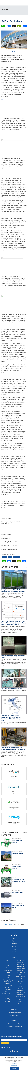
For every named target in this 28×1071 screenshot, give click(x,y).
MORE (25, 26)
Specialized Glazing (17, 853)
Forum (14, 952)
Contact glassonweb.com (14, 1015)
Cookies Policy (14, 1063)
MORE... (25, 567)
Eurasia (8, 972)
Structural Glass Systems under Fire (11, 688)
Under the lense (20, 996)
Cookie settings (14, 1065)
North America (20, 981)
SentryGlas (17, 557)
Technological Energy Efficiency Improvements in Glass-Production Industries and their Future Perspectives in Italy (13, 717)
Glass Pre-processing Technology (8, 989)
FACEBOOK (9, 26)
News (14, 938)
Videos (20, 1001)
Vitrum (20, 1004)
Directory (14, 941)
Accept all (14, 1068)
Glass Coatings (8, 985)
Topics (14, 949)
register (11, 924)
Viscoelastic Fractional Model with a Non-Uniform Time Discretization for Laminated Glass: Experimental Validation (13, 623)
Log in (5, 924)
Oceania (20, 984)
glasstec (8, 996)
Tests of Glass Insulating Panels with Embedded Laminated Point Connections (13, 748)
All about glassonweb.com (14, 1012)
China (7, 968)
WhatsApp (3, 26)
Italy (11, 557)
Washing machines (17, 892)
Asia (8, 965)
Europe (8, 975)
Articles (14, 946)
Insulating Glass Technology (20, 961)
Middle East (20, 979)
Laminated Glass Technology (20, 969)
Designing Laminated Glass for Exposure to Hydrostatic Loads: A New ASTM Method (13, 590)
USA (20, 999)
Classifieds (14, 943)
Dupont (5, 557)
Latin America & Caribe (20, 973)
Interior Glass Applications (20, 965)
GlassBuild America (7, 993)
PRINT (19, 26)
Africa (7, 960)
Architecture (7, 963)
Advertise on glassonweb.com (14, 1026)
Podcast (20, 986)
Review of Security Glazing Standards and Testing (13, 656)
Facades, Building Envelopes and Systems (8, 981)
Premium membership (14, 1024)
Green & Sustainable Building (8, 999)
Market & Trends (20, 976)
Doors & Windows (8, 970)
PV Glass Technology (20, 989)
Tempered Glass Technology (20, 993)
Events (8, 977)
